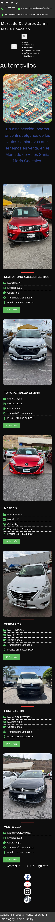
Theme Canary (24, 919)
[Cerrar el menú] (24, 36)
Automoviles (18, 65)
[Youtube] (27, 884)
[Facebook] (2, 3)
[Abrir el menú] (14, 46)
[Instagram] (12, 3)
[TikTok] (16, 3)
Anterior (12, 866)
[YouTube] (7, 3)
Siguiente (42, 866)
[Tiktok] (27, 899)
